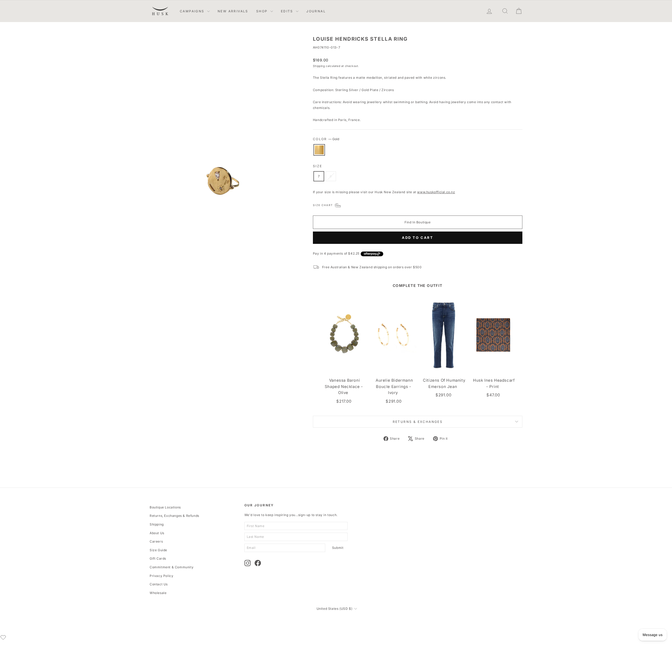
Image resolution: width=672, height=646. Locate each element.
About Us (157, 533)
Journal (316, 11)
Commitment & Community (171, 567)
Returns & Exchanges (418, 422)
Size (317, 166)
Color (326, 139)
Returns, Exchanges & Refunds (174, 516)
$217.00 (343, 401)
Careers (156, 541)
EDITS (288, 11)
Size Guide (158, 550)
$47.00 (493, 394)
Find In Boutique (418, 222)
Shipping (319, 65)
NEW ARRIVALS (233, 11)
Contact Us (159, 584)
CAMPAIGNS (193, 11)
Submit (338, 548)
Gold (319, 150)
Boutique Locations (165, 507)
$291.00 (393, 401)
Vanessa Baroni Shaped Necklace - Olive (344, 386)
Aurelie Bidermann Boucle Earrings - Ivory (394, 386)
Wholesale (158, 593)
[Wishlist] (3, 637)
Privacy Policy (161, 576)
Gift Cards (158, 558)
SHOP (262, 11)
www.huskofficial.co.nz (436, 192)
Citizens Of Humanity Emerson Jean (444, 383)
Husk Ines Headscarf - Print (493, 383)
